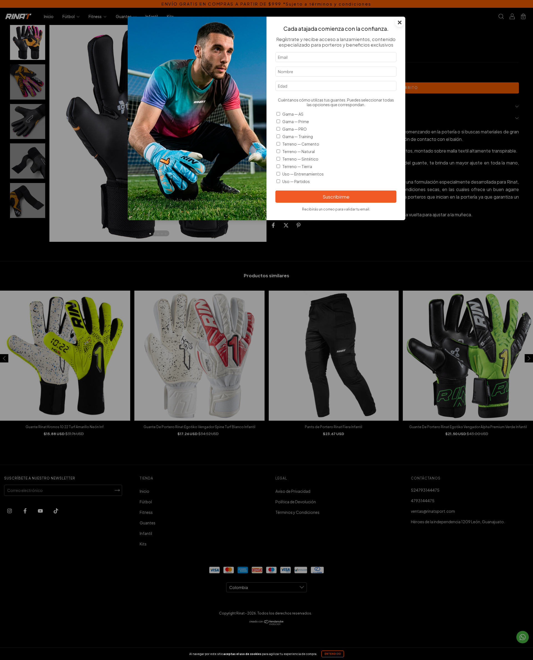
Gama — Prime (295, 121)
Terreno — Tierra (297, 166)
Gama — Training (297, 136)
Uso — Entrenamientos (303, 173)
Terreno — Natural (298, 151)
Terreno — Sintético (300, 158)
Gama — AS (292, 113)
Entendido (333, 654)
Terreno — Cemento (300, 143)
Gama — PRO (294, 128)
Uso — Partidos (296, 181)
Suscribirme (336, 197)
